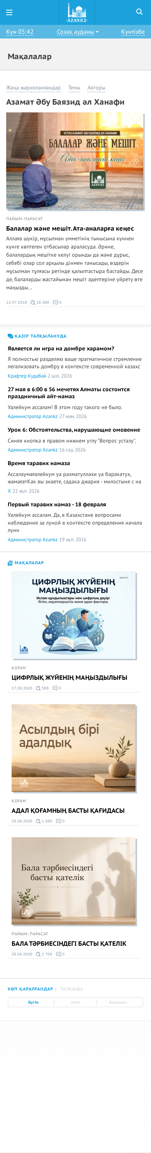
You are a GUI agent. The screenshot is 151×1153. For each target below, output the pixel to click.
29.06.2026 (22, 821)
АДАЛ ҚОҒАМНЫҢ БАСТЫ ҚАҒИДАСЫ (68, 810)
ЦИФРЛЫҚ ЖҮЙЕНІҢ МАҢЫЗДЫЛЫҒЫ (69, 677)
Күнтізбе (133, 31)
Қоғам (19, 668)
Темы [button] (74, 87)
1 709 (46, 954)
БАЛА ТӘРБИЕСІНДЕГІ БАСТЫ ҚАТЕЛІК (69, 943)
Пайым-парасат (24, 219)
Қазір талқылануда (40, 336)
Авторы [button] (96, 87)
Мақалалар (28, 562)
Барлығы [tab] (118, 1002)
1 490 (46, 821)
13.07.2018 (16, 302)
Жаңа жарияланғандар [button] (33, 87)
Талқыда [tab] (71, 989)
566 (45, 688)
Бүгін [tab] (33, 1002)
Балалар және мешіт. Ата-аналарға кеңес (70, 228)
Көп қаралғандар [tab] (30, 989)
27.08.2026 (22, 688)
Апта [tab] (75, 1002)
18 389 (42, 302)
